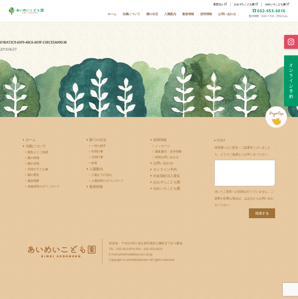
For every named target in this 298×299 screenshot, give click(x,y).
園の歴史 (33, 175)
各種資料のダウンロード (43, 186)
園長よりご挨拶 (37, 152)
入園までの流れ (101, 175)
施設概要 (33, 180)
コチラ (248, 198)
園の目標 (33, 163)
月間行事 (97, 157)
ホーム (31, 139)
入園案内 (96, 168)
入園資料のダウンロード (107, 180)
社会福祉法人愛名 (166, 175)
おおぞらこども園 (244, 4)
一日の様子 (98, 146)
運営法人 (218, 4)
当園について (36, 146)
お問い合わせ (163, 163)
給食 (94, 163)
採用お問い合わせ (167, 157)
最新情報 (96, 186)
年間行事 (97, 151)
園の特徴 (33, 158)
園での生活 (97, 139)
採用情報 (160, 139)
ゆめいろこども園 (275, 4)
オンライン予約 (165, 169)
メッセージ (162, 146)
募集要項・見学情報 (168, 151)
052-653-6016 (271, 10)
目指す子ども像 (37, 169)
